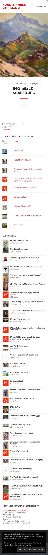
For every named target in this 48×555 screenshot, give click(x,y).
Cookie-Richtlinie (26, 545)
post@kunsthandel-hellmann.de (15, 511)
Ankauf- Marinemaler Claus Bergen (28, 215)
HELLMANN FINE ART (23, 160)
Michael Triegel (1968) (22, 206)
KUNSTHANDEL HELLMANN (14, 6)
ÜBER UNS (18, 151)
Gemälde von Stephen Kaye (25, 188)
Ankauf (16, 141)
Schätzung (18, 225)
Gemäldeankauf (20, 197)
